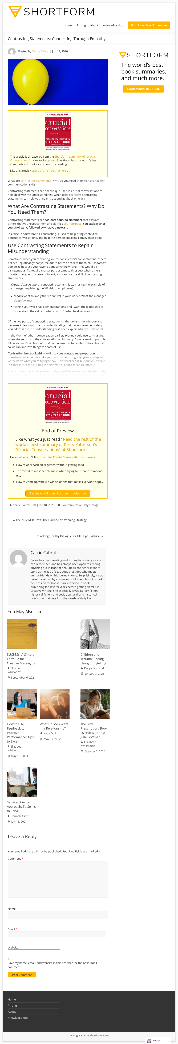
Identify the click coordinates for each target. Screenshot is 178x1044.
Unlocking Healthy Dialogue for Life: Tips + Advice (69, 536)
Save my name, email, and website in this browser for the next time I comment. (52, 965)
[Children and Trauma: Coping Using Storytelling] (95, 621)
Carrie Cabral (40, 51)
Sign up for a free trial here (49, 170)
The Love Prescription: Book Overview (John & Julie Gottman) (93, 730)
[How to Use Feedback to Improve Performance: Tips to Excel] (22, 691)
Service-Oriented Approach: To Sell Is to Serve (21, 806)
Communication (72, 505)
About (94, 25)
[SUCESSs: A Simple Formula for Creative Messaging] (22, 621)
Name (13, 909)
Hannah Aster (20, 816)
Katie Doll (49, 733)
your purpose (73, 224)
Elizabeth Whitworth (15, 670)
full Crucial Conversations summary (72, 457)
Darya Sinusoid (94, 668)
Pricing (81, 25)
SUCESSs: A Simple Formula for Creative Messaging (21, 658)
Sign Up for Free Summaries (149, 25)
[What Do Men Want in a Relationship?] (55, 691)
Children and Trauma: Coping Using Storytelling (93, 658)
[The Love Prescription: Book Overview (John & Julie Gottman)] (95, 691)
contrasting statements (36, 181)
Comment (15, 858)
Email (12, 929)
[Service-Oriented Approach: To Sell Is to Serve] (22, 769)
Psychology (91, 505)
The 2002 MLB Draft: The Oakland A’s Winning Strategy (49, 520)
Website (13, 947)
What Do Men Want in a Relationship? (54, 726)
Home (68, 25)
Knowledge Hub (113, 25)
